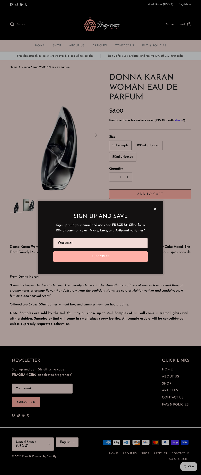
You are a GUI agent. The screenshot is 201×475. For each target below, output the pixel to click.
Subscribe (100, 256)
